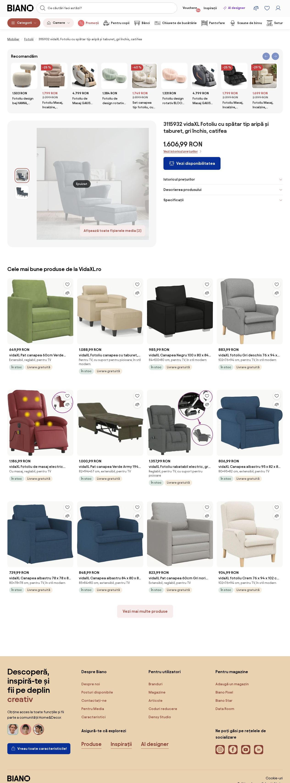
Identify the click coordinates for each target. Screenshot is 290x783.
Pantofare (217, 23)
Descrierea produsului (182, 190)
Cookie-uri (274, 778)
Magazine (157, 692)
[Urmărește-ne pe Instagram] (220, 749)
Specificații (173, 200)
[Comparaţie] (67, 293)
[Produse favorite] (267, 8)
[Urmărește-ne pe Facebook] (233, 749)
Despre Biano (94, 671)
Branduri (156, 684)
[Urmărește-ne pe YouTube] (245, 749)
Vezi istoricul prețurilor (180, 151)
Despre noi (90, 684)
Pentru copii (120, 23)
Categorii (24, 22)
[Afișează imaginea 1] (22, 175)
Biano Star (223, 700)
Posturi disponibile (97, 692)
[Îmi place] (67, 284)
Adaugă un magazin (232, 684)
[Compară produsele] (256, 8)
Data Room (224, 709)
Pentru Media (92, 709)
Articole (156, 700)
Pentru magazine (231, 671)
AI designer (236, 8)
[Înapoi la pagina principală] (20, 8)
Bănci (146, 23)
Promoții (92, 23)
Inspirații (210, 8)
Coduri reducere (163, 709)
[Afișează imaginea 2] (22, 192)
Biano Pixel (224, 692)
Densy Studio (160, 717)
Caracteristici (93, 717)
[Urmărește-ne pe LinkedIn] (258, 749)
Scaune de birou (249, 23)
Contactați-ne (94, 700)
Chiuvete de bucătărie (179, 23)
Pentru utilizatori (165, 671)
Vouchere (191, 9)
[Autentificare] (278, 8)
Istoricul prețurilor (179, 179)
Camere (59, 22)
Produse (91, 744)
